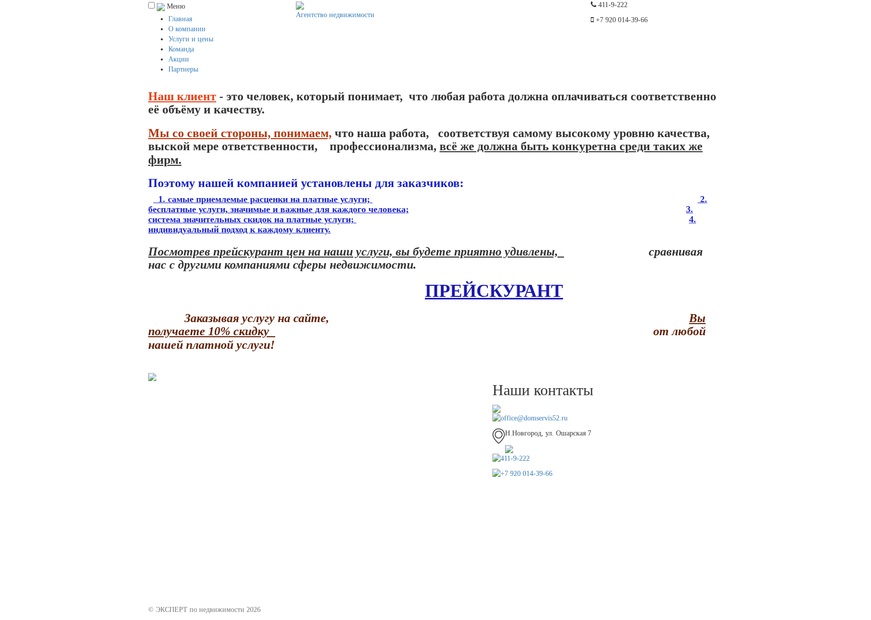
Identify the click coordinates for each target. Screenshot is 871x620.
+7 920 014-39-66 (526, 473)
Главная (180, 19)
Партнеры (183, 69)
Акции (178, 59)
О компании (187, 29)
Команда (181, 49)
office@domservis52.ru (534, 418)
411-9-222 (515, 458)
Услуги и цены (190, 39)
